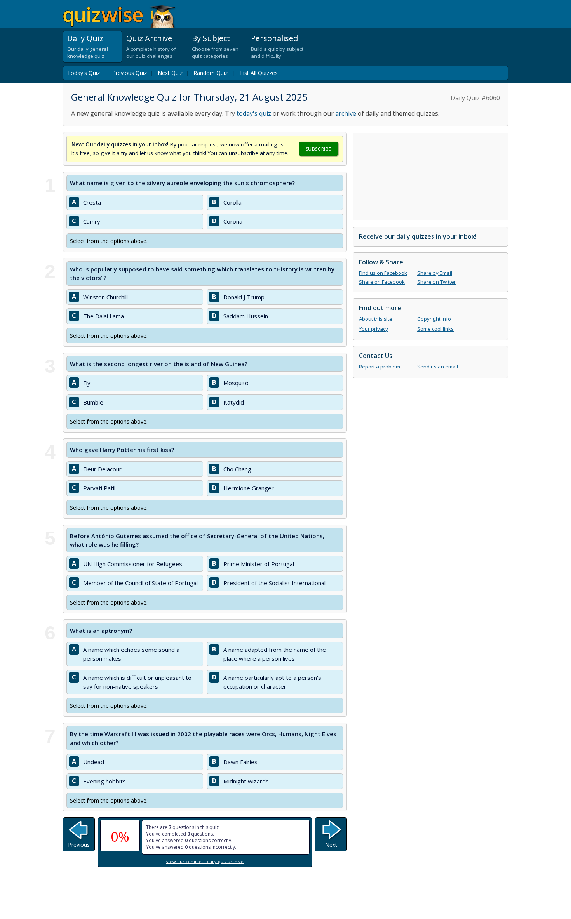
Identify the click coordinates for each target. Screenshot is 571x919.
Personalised (274, 38)
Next (331, 844)
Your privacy (373, 328)
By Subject (211, 38)
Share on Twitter (436, 281)
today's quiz (254, 113)
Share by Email (434, 272)
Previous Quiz (129, 72)
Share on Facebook (382, 281)
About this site (375, 318)
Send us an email (437, 366)
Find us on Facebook (383, 272)
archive (345, 113)
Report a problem (379, 366)
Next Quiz (170, 72)
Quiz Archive (149, 38)
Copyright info (434, 318)
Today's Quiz (83, 72)
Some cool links (435, 328)
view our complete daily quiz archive (205, 861)
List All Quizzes (259, 72)
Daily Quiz (85, 38)
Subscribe (318, 149)
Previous (79, 844)
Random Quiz (210, 72)
